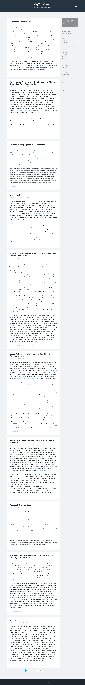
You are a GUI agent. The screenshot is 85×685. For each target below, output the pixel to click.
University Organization (21, 21)
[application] (70, 22)
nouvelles (12, 664)
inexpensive (20, 345)
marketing (20, 186)
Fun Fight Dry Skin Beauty (21, 505)
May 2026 (64, 60)
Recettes (13, 620)
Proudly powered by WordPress (34, 682)
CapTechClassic (42, 4)
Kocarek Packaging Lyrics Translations (27, 145)
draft (16, 345)
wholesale (37, 345)
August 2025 (64, 76)
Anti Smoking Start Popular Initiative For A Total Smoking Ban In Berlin (32, 556)
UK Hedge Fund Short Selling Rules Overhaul (27, 378)
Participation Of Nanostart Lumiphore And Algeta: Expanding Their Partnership (32, 83)
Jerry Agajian (45, 65)
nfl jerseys (30, 345)
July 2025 (64, 78)
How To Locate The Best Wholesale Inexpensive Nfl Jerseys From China (33, 254)
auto (12, 244)
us (11, 73)
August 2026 (64, 54)
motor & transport (16, 244)
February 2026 (65, 65)
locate (27, 345)
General (27, 24)
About (63, 92)
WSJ (23, 470)
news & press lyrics (14, 431)
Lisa (21, 24)
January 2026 (64, 67)
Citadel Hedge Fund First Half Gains (34, 227)
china (14, 345)
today (34, 345)
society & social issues (18, 611)
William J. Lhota (42, 470)
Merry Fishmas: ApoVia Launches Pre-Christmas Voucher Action (32, 355)
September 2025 (65, 74)
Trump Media (54, 370)
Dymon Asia (12, 519)
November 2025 (65, 71)
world (13, 73)
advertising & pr (14, 186)
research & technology (15, 135)
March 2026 (64, 63)
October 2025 (65, 72)
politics (12, 611)
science (21, 135)
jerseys (24, 345)
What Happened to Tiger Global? (23, 110)
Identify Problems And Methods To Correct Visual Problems (32, 441)
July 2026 (64, 56)
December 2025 (65, 69)
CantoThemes (54, 682)
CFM (42, 153)
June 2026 (64, 58)
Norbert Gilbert (17, 195)
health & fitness (14, 496)
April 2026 (64, 62)
